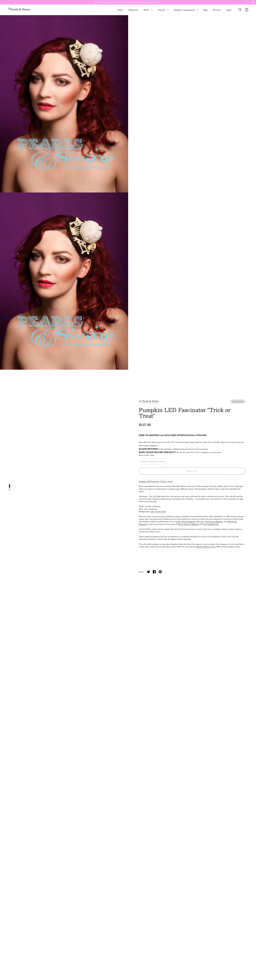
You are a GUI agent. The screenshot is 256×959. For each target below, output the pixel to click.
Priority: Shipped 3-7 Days (153, 461)
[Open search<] (240, 9)
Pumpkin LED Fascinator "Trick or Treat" (156, 481)
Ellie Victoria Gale (158, 511)
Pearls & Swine (150, 401)
